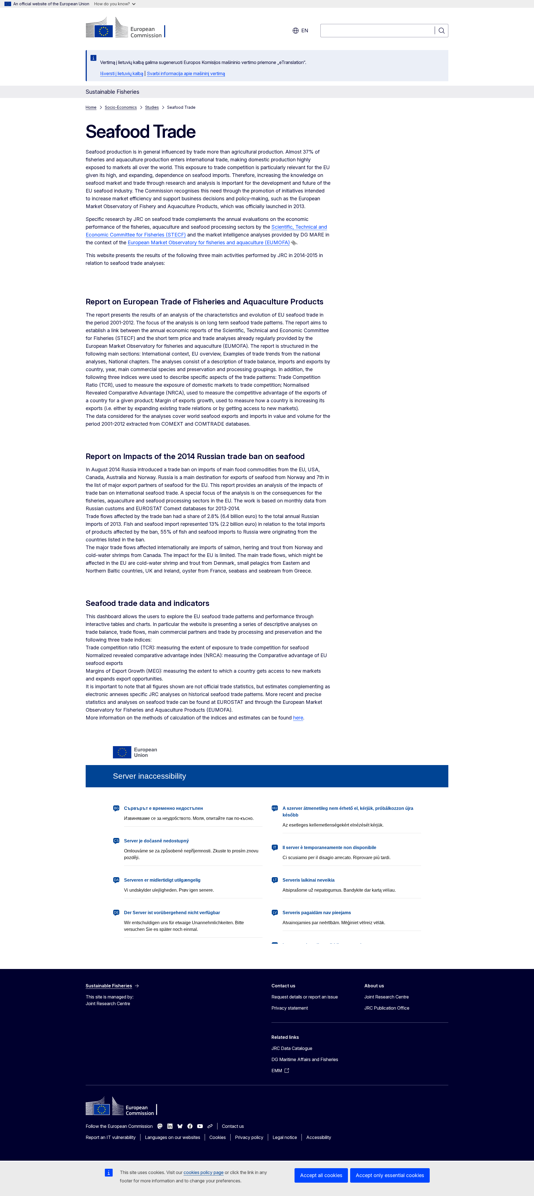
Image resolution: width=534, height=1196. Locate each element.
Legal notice (285, 1137)
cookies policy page (204, 1172)
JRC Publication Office (386, 1008)
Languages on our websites (172, 1137)
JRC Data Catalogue (291, 1048)
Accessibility (318, 1137)
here (298, 718)
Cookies (217, 1137)
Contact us (233, 1126)
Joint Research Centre (386, 997)
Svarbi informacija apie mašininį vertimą (186, 73)
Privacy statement (289, 1008)
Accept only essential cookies (390, 1175)
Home (91, 107)
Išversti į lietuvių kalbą (121, 73)
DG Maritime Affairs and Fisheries (304, 1059)
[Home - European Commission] (130, 28)
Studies (152, 107)
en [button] (304, 30)
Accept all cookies (321, 1175)
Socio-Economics (121, 107)
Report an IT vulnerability (111, 1137)
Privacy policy (249, 1137)
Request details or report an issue (304, 997)
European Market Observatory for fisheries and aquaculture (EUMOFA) (209, 242)
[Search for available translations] (293, 243)
